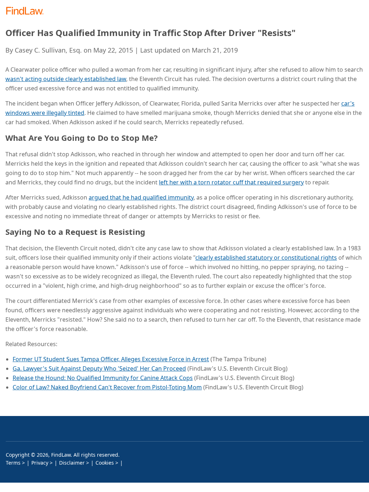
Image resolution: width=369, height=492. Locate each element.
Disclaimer (72, 462)
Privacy (39, 462)
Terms (13, 462)
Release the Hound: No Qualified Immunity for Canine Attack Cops (103, 378)
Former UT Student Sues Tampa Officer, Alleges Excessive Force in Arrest (111, 359)
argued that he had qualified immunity (141, 197)
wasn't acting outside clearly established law (65, 79)
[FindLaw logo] (27, 11)
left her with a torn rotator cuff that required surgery (231, 182)
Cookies (104, 462)
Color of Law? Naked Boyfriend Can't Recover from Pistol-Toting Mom (107, 387)
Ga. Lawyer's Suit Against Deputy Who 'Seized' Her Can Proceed (99, 368)
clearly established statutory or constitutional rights (266, 257)
